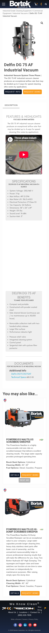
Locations (23, 612)
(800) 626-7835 (24, 615)
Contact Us (35, 612)
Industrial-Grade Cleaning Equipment (17, 11)
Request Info (13, 92)
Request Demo (32, 92)
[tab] (11, 105)
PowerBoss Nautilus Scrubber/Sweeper (19, 440)
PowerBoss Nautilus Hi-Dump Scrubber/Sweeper (22, 530)
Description (11, 105)
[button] (41, 23)
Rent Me (24, 480)
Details (15, 475)
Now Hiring (39, 608)
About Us (12, 612)
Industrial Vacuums (20, 13)
